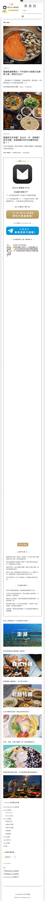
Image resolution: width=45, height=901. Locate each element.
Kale (28, 894)
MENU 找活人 (9, 816)
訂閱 (11, 871)
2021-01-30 (6, 134)
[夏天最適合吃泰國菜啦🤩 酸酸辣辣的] (22, 431)
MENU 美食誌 (22, 6)
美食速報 (8, 831)
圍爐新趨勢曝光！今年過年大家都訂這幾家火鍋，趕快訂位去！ (22, 73)
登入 (4, 868)
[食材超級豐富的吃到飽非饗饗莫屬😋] (22, 306)
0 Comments (28, 86)
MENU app (8, 813)
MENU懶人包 (7, 840)
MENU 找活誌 (7, 810)
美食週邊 (8, 834)
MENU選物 (6, 843)
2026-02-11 (6, 68)
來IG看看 (24, 544)
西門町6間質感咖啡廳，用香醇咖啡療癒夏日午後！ (21, 590)
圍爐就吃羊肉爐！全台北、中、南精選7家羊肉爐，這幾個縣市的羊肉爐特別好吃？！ (21, 140)
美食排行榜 (8, 821)
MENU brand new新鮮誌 (11, 807)
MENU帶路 (6, 837)
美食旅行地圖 (9, 824)
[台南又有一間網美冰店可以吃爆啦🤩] (22, 526)
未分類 (5, 846)
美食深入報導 (14, 86)
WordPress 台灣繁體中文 (11, 877)
